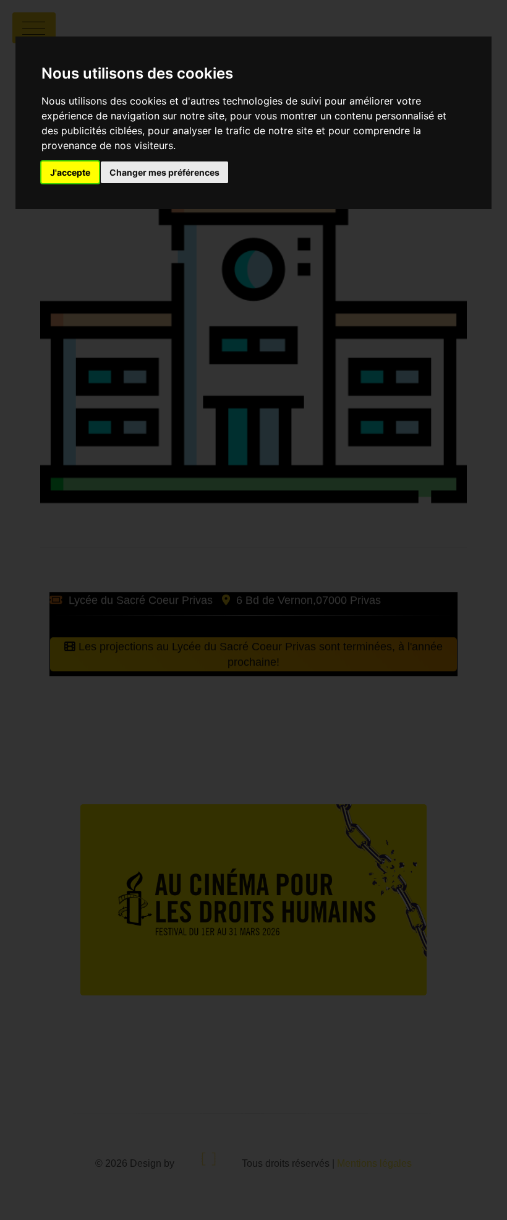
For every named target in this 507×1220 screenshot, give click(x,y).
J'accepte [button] (70, 172)
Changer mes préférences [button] (164, 172)
